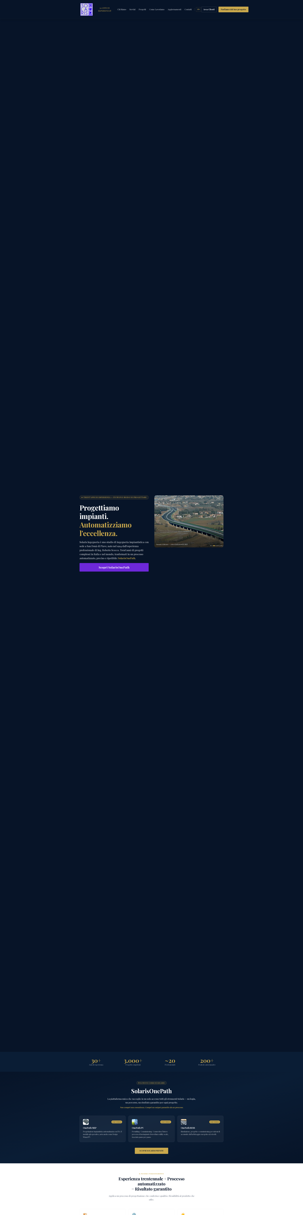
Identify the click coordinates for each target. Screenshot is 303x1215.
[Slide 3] (213, 545)
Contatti (188, 9)
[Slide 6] (218, 545)
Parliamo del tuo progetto (233, 9)
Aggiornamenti (174, 9)
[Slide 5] (217, 545)
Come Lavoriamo (156, 9)
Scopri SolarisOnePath (114, 567)
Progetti (142, 9)
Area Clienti (209, 9)
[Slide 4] (215, 545)
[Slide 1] (210, 545)
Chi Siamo (121, 9)
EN (198, 9)
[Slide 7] (220, 545)
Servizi (132, 9)
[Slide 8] (221, 545)
